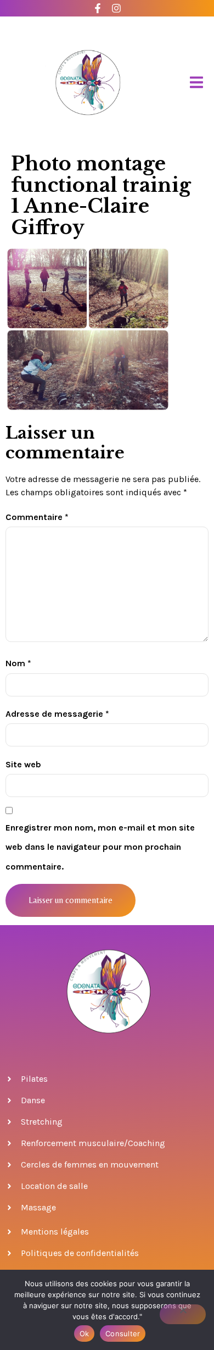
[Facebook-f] (98, 8)
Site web (23, 764)
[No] (183, 1314)
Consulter (122, 1333)
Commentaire (37, 517)
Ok (84, 1333)
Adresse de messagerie (57, 714)
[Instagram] (117, 8)
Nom (18, 663)
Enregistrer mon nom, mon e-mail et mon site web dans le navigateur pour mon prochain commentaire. (100, 846)
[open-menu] (196, 83)
